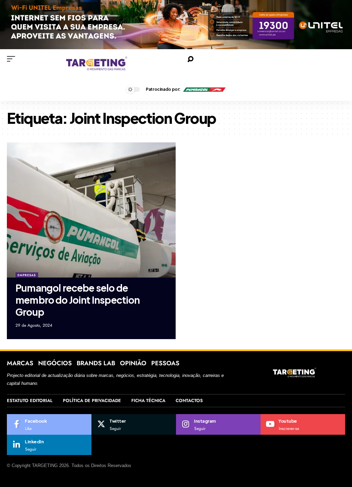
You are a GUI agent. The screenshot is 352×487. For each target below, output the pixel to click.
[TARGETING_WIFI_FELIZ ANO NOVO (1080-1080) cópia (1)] (176, 24)
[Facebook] (49, 424)
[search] (268, 59)
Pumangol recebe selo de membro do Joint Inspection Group (77, 300)
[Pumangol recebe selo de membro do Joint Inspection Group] (91, 210)
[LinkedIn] (49, 445)
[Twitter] (133, 424)
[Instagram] (218, 424)
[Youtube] (303, 424)
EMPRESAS (27, 275)
